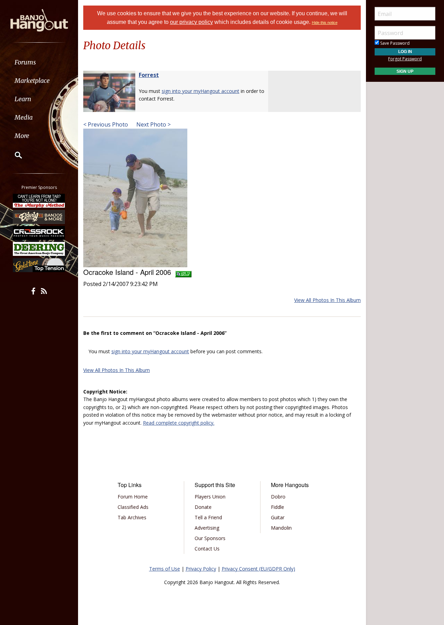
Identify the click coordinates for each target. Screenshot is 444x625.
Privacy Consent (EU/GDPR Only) (258, 568)
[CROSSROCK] (39, 233)
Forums (25, 62)
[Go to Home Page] (39, 20)
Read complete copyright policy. (178, 422)
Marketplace (32, 81)
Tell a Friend (208, 517)
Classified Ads (133, 507)
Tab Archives (132, 517)
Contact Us (207, 548)
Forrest (149, 75)
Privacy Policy (201, 568)
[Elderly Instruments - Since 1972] (39, 217)
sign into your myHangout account (200, 91)
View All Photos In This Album (327, 300)
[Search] (14, 155)
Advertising (207, 527)
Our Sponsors (210, 538)
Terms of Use (164, 568)
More (22, 136)
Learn (23, 99)
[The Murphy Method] (39, 201)
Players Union (210, 496)
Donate (203, 507)
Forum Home (133, 496)
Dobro (278, 496)
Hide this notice (325, 22)
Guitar (277, 517)
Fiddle (277, 507)
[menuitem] (39, 62)
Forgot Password (405, 59)
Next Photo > (153, 124)
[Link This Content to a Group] (183, 272)
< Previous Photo (105, 124)
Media (24, 117)
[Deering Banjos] (39, 249)
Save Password (394, 43)
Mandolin (281, 527)
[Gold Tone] (39, 265)
